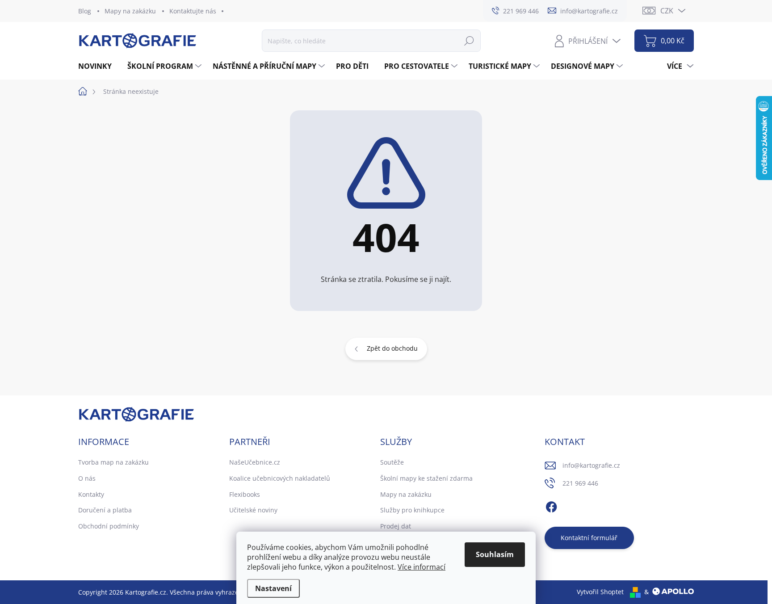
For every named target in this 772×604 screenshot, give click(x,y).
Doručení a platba (105, 510)
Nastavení (273, 588)
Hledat (469, 40)
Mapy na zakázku (130, 11)
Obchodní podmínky (108, 526)
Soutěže (392, 462)
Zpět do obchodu (392, 348)
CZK (666, 11)
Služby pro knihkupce (412, 510)
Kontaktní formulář (589, 537)
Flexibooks (244, 494)
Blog (84, 11)
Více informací (421, 567)
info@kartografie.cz (591, 465)
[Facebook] (551, 505)
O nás (87, 478)
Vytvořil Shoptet (600, 591)
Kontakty (91, 494)
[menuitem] (98, 66)
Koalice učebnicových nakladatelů (279, 478)
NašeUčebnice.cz (254, 462)
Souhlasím (495, 554)
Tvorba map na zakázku (113, 462)
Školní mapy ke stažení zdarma (426, 478)
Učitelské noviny (253, 510)
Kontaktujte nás (192, 11)
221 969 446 (580, 483)
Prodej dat (395, 526)
